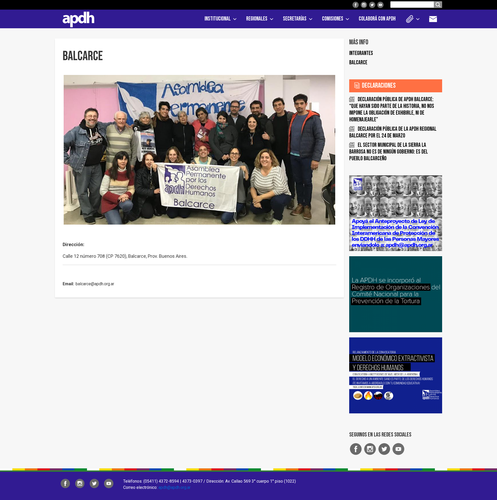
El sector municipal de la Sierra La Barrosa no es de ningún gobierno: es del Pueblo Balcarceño (388, 152)
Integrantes (361, 53)
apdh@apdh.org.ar (174, 487)
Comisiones (332, 18)
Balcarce (358, 62)
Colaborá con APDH (377, 18)
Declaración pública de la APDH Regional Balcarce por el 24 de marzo (392, 132)
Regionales (256, 18)
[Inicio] (76, 18)
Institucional (217, 18)
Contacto (435, 19)
